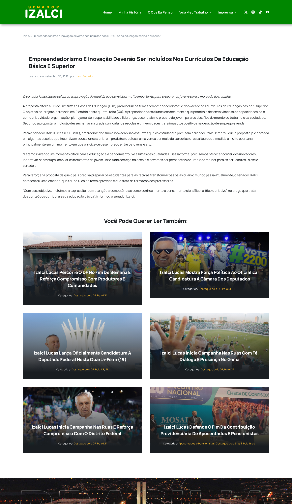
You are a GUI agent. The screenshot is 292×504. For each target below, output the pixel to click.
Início (26, 36)
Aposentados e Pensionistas (197, 443)
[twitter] (246, 12)
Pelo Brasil (249, 443)
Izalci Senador (84, 76)
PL (234, 289)
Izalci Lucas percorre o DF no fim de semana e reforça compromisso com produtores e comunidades (82, 278)
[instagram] (253, 12)
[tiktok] (260, 12)
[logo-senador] (44, 5)
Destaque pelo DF (85, 295)
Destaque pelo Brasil (229, 443)
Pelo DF (102, 295)
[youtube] (267, 12)
